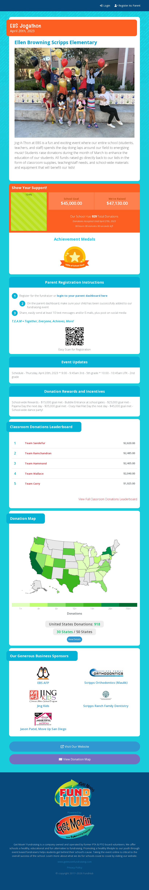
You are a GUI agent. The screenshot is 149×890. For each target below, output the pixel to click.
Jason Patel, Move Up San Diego (43, 729)
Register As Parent (129, 5)
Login (106, 5)
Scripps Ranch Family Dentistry (105, 706)
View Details (74, 639)
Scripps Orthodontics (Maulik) (106, 682)
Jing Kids (43, 706)
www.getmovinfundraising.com (75, 861)
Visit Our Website (76, 746)
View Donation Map (77, 759)
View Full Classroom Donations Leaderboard (107, 499)
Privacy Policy (74, 867)
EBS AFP (43, 683)
